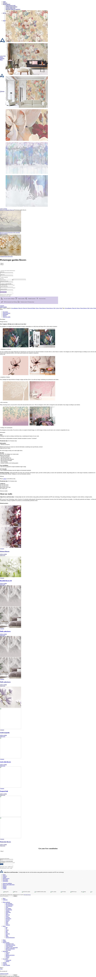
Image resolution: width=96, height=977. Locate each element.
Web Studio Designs (27, 894)
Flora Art (12, 210)
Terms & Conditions (7, 883)
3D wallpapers (9, 903)
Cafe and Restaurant (10, 937)
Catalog (4, 877)
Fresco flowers (42, 308)
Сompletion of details (11, 6)
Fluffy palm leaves (5, 631)
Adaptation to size (10, 5)
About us (5, 876)
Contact (4, 888)
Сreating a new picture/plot (13, 9)
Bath (7, 935)
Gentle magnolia (4, 732)
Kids (7, 932)
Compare (5, 964)
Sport (7, 922)
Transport (8, 924)
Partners (4, 887)
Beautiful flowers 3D (6, 580)
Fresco (37, 308)
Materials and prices (10, 955)
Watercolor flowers (5, 842)
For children (8, 908)
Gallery (7, 953)
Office (7, 936)
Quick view (2, 555)
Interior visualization (10, 948)
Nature (7, 921)
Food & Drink (9, 909)
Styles (60, 308)
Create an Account (4, 973)
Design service (6, 878)
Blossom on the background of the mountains (10, 232)
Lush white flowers (5, 762)
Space (7, 913)
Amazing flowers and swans (6, 256)
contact (4, 478)
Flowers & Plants (31, 308)
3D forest (8, 914)
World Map (8, 912)
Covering (8, 917)
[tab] (49, 311)
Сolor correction (10, 8)
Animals (7, 911)
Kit (6, 928)
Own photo (5, 879)
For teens (8, 919)
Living (57, 308)
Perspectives (8, 918)
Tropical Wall (4, 791)
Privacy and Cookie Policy (9, 884)
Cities (7, 907)
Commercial (8, 960)
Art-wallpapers (6, 210)
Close (1, 968)
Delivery (5, 885)
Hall (54, 308)
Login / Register (6, 965)
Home (1, 210)
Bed (6, 927)
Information (5, 881)
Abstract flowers (4, 551)
